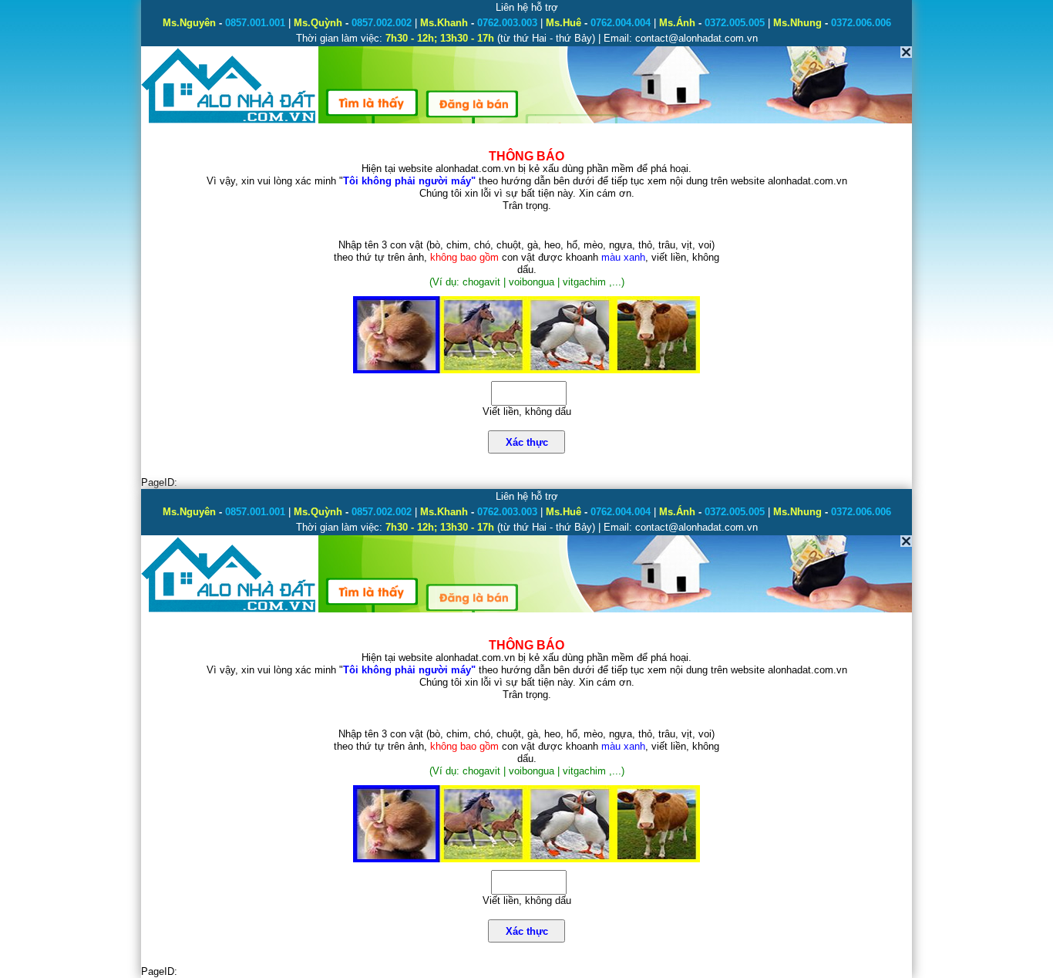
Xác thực (527, 442)
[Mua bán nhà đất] (229, 121)
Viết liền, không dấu (527, 411)
